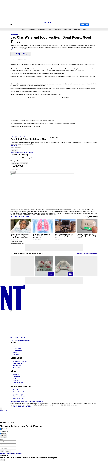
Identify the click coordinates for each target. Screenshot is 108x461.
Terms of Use (17, 365)
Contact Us (16, 376)
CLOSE (13, 172)
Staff (14, 378)
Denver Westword (18, 392)
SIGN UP (14, 150)
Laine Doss (15, 49)
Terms (25, 152)
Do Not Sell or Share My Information (21, 406)
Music (49, 29)
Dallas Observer (18, 390)
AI (31, 401)
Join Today (4, 435)
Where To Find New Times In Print (20, 340)
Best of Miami (67, 29)
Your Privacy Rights (38, 401)
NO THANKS (24, 163)
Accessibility (27, 401)
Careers (15, 381)
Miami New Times (18, 394)
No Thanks (3, 437)
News (23, 29)
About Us (16, 374)
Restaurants (14, 34)
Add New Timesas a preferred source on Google (21, 54)
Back (2, 451)
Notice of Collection (17, 152)
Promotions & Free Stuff (20, 361)
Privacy (30, 152)
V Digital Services (18, 398)
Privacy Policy (17, 367)
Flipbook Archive (18, 382)
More (84, 29)
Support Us (84, 24)
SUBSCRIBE (15, 163)
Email (12, 147)
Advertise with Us (18, 363)
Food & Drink (31, 29)
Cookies (21, 401)
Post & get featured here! (87, 253)
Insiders (3, 433)
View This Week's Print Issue (19, 338)
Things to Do (4, 431)
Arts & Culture (41, 29)
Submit (8, 451)
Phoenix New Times (19, 396)
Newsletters (77, 29)
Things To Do (57, 29)
